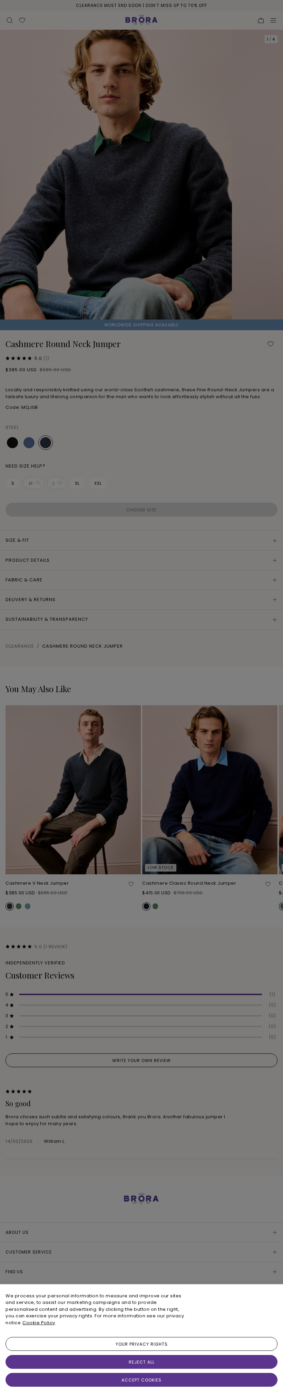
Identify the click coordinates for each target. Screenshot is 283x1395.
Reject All (142, 1362)
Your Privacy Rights (142, 1344)
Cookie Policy (38, 1322)
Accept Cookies (141, 1380)
